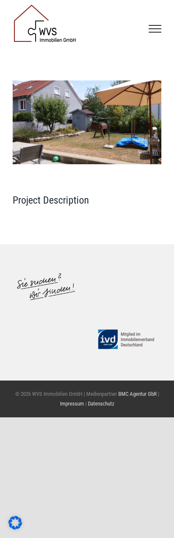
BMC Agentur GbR (137, 394)
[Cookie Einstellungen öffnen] (15, 526)
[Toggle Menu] (155, 29)
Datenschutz (101, 403)
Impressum (72, 403)
